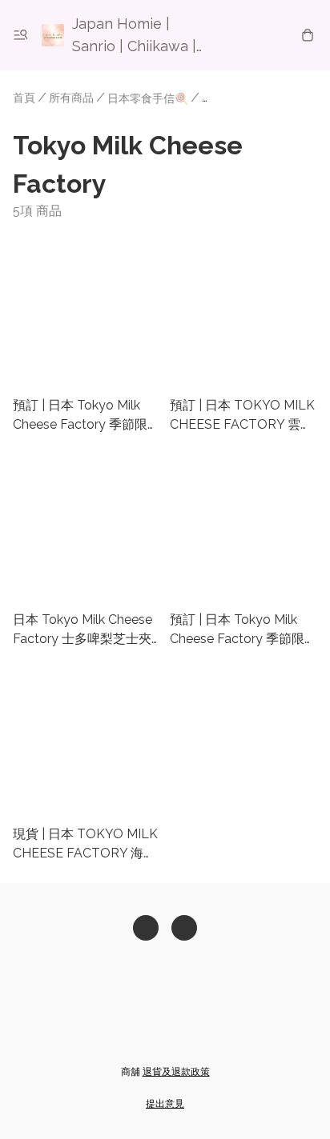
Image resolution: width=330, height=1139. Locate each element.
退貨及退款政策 (176, 1071)
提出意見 (165, 1103)
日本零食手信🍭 (147, 98)
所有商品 (71, 97)
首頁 (24, 97)
